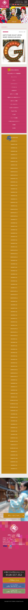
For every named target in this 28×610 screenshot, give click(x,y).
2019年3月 (13, 431)
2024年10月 (13, 216)
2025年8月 (13, 182)
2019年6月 (13, 420)
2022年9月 (13, 301)
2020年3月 (13, 390)
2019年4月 (13, 427)
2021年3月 (13, 359)
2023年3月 (13, 281)
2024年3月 (13, 240)
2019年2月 (13, 434)
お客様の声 (14, 90)
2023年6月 (13, 270)
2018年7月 (13, 458)
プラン (14, 80)
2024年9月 (13, 219)
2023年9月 (13, 260)
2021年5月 (13, 352)
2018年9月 (13, 451)
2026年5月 (13, 151)
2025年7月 (13, 185)
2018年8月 (13, 455)
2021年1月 (13, 366)
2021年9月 (13, 339)
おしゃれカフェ (14, 104)
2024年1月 (13, 246)
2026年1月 (13, 165)
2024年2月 (13, 243)
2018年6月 (13, 461)
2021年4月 (13, 356)
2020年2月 (13, 393)
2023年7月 (13, 267)
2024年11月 (13, 212)
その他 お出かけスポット (14, 121)
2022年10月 (13, 298)
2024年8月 (13, 223)
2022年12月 (13, 291)
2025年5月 (13, 192)
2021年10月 (13, 335)
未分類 (14, 128)
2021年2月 (13, 362)
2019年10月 (13, 407)
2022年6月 (13, 311)
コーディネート (14, 83)
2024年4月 (13, 236)
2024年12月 (13, 209)
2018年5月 (13, 465)
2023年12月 (13, 250)
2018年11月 (13, 444)
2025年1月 (13, 205)
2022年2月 (13, 321)
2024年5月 (13, 233)
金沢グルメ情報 (14, 100)
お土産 (14, 114)
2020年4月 (13, 386)
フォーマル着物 (14, 117)
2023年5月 (13, 274)
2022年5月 (13, 315)
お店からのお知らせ (14, 107)
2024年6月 (13, 229)
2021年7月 (13, 345)
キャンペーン (14, 76)
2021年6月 (13, 349)
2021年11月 (13, 332)
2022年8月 (13, 304)
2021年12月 (13, 328)
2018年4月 (13, 468)
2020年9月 (13, 379)
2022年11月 (13, 294)
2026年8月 (13, 141)
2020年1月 (13, 397)
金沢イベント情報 (14, 94)
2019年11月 (12, 403)
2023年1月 (13, 287)
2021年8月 (13, 342)
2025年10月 (13, 175)
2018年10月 (13, 448)
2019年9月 (13, 410)
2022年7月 (13, 308)
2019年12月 (13, 400)
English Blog (14, 111)
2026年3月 (13, 158)
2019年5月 (13, 424)
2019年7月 (13, 417)
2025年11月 (13, 171)
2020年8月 (13, 383)
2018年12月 (13, 441)
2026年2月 (13, 161)
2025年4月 (13, 195)
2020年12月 (13, 369)
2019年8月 (13, 414)
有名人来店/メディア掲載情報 (14, 73)
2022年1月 (13, 325)
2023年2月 (13, 284)
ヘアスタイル (14, 87)
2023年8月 (13, 263)
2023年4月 (13, 277)
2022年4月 (13, 318)
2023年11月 (13, 253)
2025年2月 (13, 202)
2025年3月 (13, 199)
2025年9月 (13, 178)
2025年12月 (13, 168)
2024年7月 (13, 226)
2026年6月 (13, 147)
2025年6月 (13, 188)
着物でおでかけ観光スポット (14, 97)
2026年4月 (13, 154)
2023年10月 (13, 257)
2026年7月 (13, 144)
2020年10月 (13, 376)
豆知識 (14, 124)
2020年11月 (13, 373)
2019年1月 (13, 437)
